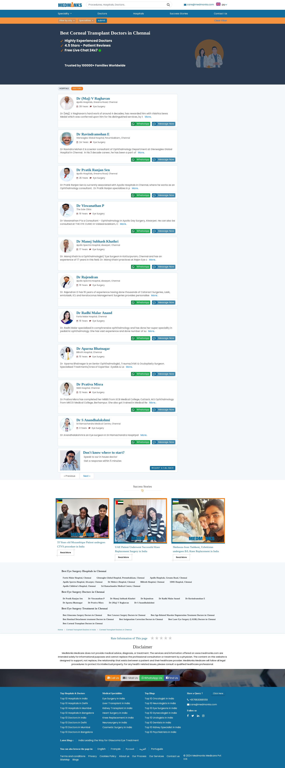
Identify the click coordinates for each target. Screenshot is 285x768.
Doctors (102, 13)
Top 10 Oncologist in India (159, 698)
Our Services (156, 756)
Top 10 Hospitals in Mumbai (75, 708)
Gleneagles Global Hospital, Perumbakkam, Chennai (103, 137)
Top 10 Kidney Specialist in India (163, 727)
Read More (65, 552)
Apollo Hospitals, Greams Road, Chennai (96, 102)
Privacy (92, 756)
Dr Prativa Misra (89, 384)
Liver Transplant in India (116, 703)
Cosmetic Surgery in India (117, 727)
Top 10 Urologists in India (159, 717)
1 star (152, 638)
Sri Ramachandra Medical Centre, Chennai (98, 423)
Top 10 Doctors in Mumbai (75, 727)
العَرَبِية (142, 749)
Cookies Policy (108, 756)
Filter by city (66, 20)
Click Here (218, 693)
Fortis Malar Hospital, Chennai (91, 316)
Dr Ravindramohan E (93, 134)
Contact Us (220, 13)
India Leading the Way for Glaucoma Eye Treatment (108, 740)
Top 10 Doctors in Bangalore (76, 732)
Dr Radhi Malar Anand (94, 313)
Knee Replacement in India (118, 717)
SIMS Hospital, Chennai (88, 388)
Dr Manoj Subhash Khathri (97, 241)
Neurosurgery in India (114, 722)
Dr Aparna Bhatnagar (93, 348)
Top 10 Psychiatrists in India (160, 732)
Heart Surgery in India (114, 713)
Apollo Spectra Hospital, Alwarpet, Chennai (98, 245)
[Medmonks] (70, 4)
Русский (130, 749)
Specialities (85, 20)
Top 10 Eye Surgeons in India (161, 708)
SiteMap (65, 759)
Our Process (139, 756)
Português (157, 749)
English (102, 749)
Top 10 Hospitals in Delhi (74, 703)
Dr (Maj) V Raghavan (93, 98)
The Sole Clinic (84, 209)
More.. (148, 116)
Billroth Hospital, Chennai (89, 352)
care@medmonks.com (203, 704)
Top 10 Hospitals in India (73, 698)
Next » (86, 476)
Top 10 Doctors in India (73, 717)
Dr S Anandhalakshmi (93, 420)
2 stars (157, 638)
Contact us (173, 756)
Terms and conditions (72, 756)
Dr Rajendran (87, 277)
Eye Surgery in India (113, 698)
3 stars (161, 638)
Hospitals (138, 13)
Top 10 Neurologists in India (160, 703)
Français (116, 749)
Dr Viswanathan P (90, 206)
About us (124, 756)
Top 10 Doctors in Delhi (73, 722)
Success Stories (179, 13)
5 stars (170, 638)
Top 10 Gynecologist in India (161, 713)
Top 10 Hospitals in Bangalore (77, 713)
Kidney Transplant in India (117, 708)
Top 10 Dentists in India (158, 722)
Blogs (75, 759)
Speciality (64, 13)
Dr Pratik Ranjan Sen (93, 170)
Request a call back (163, 467)
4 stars (166, 638)
